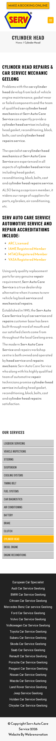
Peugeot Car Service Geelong (28, 668)
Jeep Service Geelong (28, 693)
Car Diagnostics (13, 499)
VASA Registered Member (27, 259)
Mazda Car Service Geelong (28, 681)
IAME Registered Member (27, 248)
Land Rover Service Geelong (28, 687)
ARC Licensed (18, 243)
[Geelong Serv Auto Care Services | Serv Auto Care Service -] (18, 20)
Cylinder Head (11, 539)
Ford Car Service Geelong (28, 613)
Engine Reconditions (15, 555)
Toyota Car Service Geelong (28, 631)
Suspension (10, 467)
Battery (8, 515)
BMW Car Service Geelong (28, 594)
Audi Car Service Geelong (28, 588)
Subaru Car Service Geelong (28, 638)
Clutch (8, 531)
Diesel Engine (11, 547)
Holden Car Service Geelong (28, 699)
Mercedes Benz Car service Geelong (28, 607)
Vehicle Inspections (15, 451)
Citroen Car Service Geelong (28, 601)
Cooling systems (13, 475)
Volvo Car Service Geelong (28, 619)
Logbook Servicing (14, 443)
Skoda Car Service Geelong (28, 644)
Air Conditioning (13, 507)
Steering (8, 459)
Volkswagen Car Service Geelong (28, 625)
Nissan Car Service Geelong (28, 675)
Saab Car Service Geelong (28, 650)
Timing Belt (10, 483)
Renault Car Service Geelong (28, 656)
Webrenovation (36, 734)
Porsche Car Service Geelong (28, 662)
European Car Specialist (28, 582)
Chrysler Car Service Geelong (28, 705)
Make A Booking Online (28, 5)
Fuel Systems (11, 491)
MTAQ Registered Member (27, 254)
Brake (7, 523)
